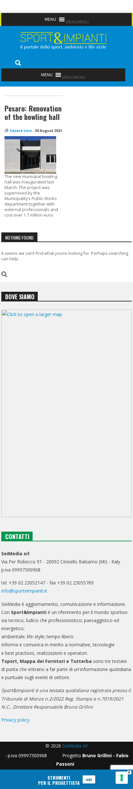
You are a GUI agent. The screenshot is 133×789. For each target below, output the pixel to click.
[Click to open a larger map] (66, 413)
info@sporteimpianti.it (24, 591)
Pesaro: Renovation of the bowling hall (33, 112)
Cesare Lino (21, 130)
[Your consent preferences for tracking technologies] (122, 777)
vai (89, 779)
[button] (77, 22)
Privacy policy (15, 720)
